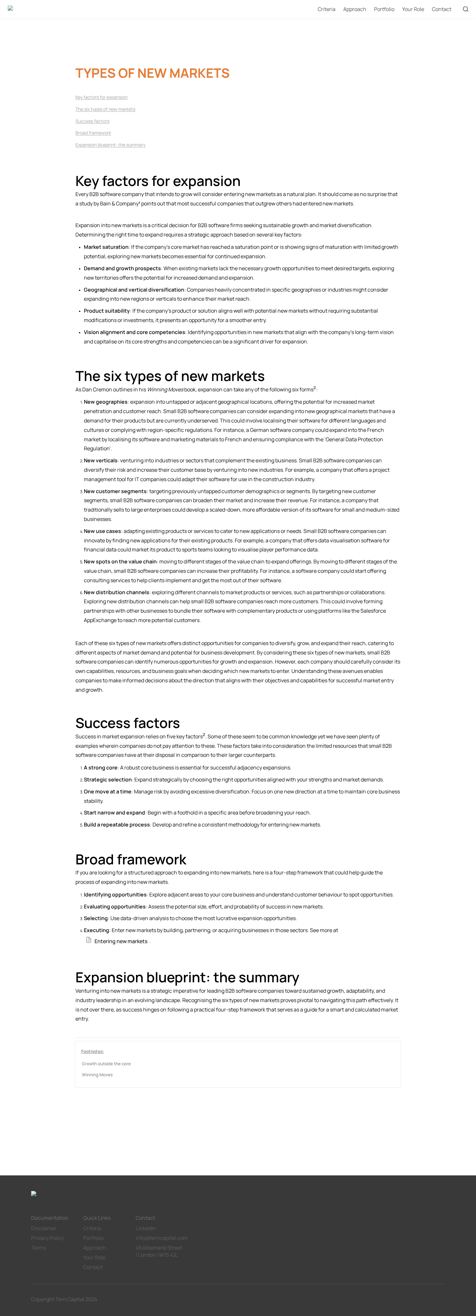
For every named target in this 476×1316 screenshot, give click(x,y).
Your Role (413, 9)
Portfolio (384, 9)
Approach (354, 9)
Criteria (326, 9)
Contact (441, 9)
